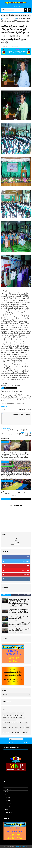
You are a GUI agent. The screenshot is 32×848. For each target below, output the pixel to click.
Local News (8, 18)
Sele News (13, 729)
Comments (26, 595)
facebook (26, 499)
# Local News (8, 387)
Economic (6, 717)
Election (21, 717)
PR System (15, 727)
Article (5, 712)
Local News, (12, 46)
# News (14, 387)
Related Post (5, 438)
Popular (16, 595)
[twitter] (7, 742)
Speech (20, 729)
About (15, 540)
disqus (16, 499)
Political (5, 729)
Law (26, 722)
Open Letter (6, 727)
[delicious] (26, 742)
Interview (20, 722)
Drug (17, 715)
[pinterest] (12, 742)
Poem (27, 727)
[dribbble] (17, 742)
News (14, 18)
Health (13, 720)
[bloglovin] (15, 742)
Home (2, 18)
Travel (25, 732)
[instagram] (24, 742)
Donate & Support (15, 544)
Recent (5, 595)
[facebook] (5, 742)
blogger (5, 499)
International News (8, 480)
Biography (12, 712)
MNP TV (19, 725)
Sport (26, 729)
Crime (12, 715)
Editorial (7, 797)
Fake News (6, 720)
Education (14, 717)
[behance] (22, 742)
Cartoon (5, 715)
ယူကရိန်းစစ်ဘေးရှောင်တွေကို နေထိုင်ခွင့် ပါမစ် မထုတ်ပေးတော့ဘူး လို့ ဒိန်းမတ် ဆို (15, 492)
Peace (22, 727)
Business (20, 712)
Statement (6, 732)
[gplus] (10, 742)
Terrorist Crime (16, 732)
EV (21, 715)
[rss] (19, 742)
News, (16, 46)
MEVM (13, 725)
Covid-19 (7, 794)
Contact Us (16, 542)
